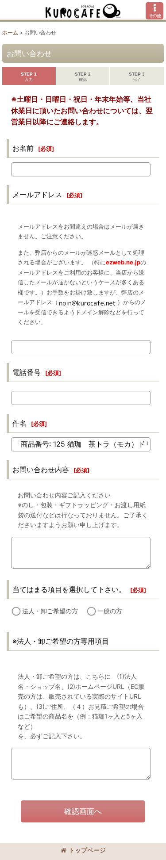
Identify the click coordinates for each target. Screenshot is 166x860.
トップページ (87, 850)
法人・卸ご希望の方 (50, 611)
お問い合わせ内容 (40, 469)
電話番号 (26, 372)
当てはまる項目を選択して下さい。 (69, 589)
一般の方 (109, 611)
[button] (154, 10)
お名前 (23, 148)
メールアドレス (37, 194)
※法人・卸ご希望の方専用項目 (60, 641)
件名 (19, 423)
